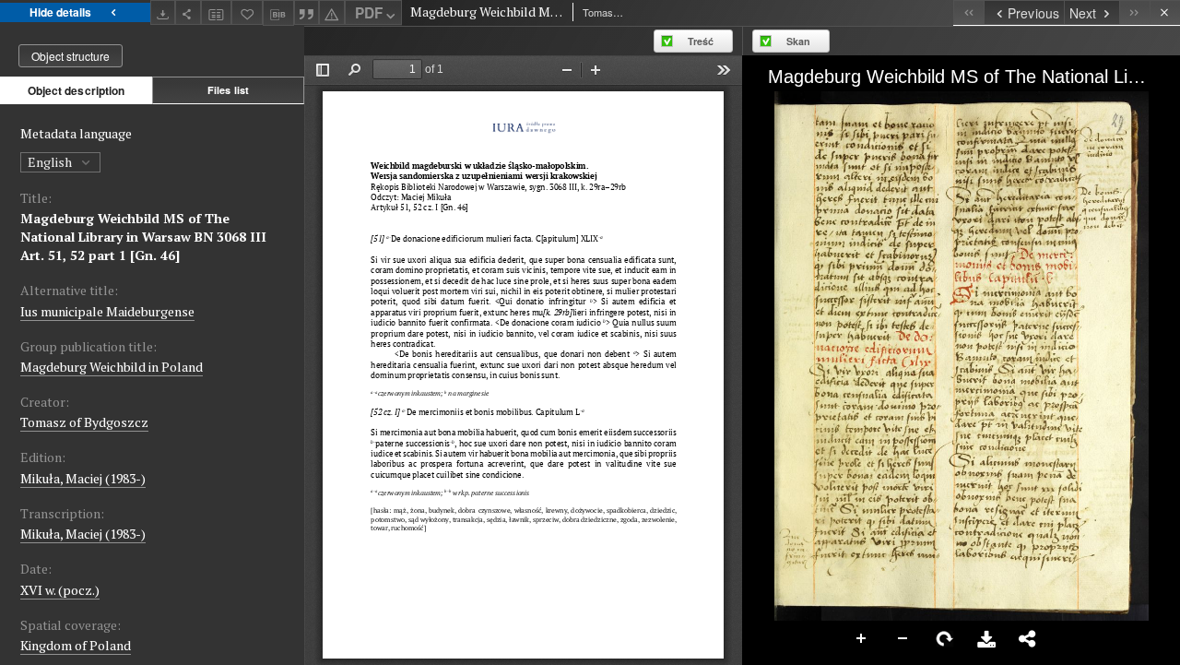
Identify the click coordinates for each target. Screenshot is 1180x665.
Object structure (70, 56)
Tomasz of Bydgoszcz (84, 422)
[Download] (163, 12)
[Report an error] (332, 12)
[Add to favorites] (247, 12)
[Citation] (307, 12)
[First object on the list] (968, 12)
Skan (798, 41)
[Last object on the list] (1134, 12)
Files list (228, 90)
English (51, 162)
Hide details (60, 12)
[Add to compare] (216, 12)
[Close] (1165, 12)
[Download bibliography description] (278, 13)
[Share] (188, 12)
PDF (369, 13)
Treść (701, 41)
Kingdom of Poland (75, 645)
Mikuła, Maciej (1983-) (83, 478)
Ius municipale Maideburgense (107, 311)
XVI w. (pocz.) (60, 590)
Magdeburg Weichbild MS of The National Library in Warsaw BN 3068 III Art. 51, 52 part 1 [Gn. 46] (143, 236)
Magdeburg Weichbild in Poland (111, 366)
